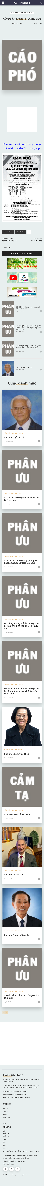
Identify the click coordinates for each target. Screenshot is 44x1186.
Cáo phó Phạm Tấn (13, 874)
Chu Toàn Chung (36, 241)
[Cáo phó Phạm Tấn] (22, 847)
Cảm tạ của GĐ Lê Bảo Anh (17, 814)
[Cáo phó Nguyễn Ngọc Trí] (22, 907)
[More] (29, 232)
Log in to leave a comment (22, 253)
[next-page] (6, 1012)
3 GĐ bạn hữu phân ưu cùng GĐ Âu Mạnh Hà (21, 996)
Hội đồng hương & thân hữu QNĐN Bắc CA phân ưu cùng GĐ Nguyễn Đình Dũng (29, 327)
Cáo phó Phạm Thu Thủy (16, 753)
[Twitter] (11, 1169)
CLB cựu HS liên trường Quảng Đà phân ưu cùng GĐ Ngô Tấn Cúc (21, 561)
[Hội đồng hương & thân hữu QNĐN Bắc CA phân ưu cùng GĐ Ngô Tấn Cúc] (8, 349)
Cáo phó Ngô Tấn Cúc (24, 367)
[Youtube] (17, 1169)
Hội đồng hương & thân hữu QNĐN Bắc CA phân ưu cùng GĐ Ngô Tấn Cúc (29, 347)
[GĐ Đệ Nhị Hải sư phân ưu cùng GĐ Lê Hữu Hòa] (8, 309)
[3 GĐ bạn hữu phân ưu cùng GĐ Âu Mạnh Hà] (22, 968)
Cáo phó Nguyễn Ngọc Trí (17, 934)
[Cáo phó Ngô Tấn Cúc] (8, 368)
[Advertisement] (22, 119)
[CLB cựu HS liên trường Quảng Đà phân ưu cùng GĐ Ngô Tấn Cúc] (22, 533)
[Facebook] (5, 1169)
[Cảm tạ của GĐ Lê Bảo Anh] (22, 787)
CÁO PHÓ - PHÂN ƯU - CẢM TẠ (22, 13)
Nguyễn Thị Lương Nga (9, 241)
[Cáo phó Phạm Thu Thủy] (22, 726)
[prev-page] (3, 1012)
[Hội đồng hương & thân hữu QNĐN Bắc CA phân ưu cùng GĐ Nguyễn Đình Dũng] (8, 329)
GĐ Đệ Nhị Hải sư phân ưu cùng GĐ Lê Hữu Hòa (21, 498)
